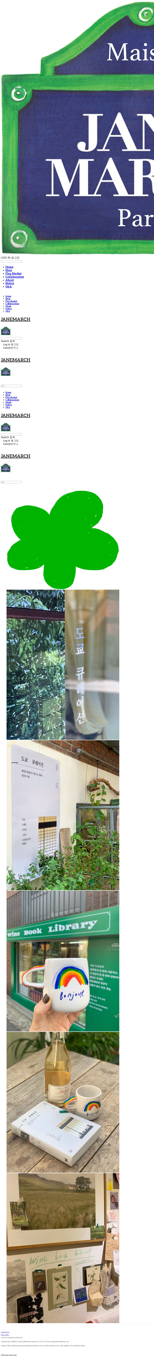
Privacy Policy (5, 1335)
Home (9, 267)
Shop (8, 270)
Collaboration (14, 276)
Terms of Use (5, 1332)
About (9, 280)
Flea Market (13, 273)
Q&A (8, 286)
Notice (9, 283)
